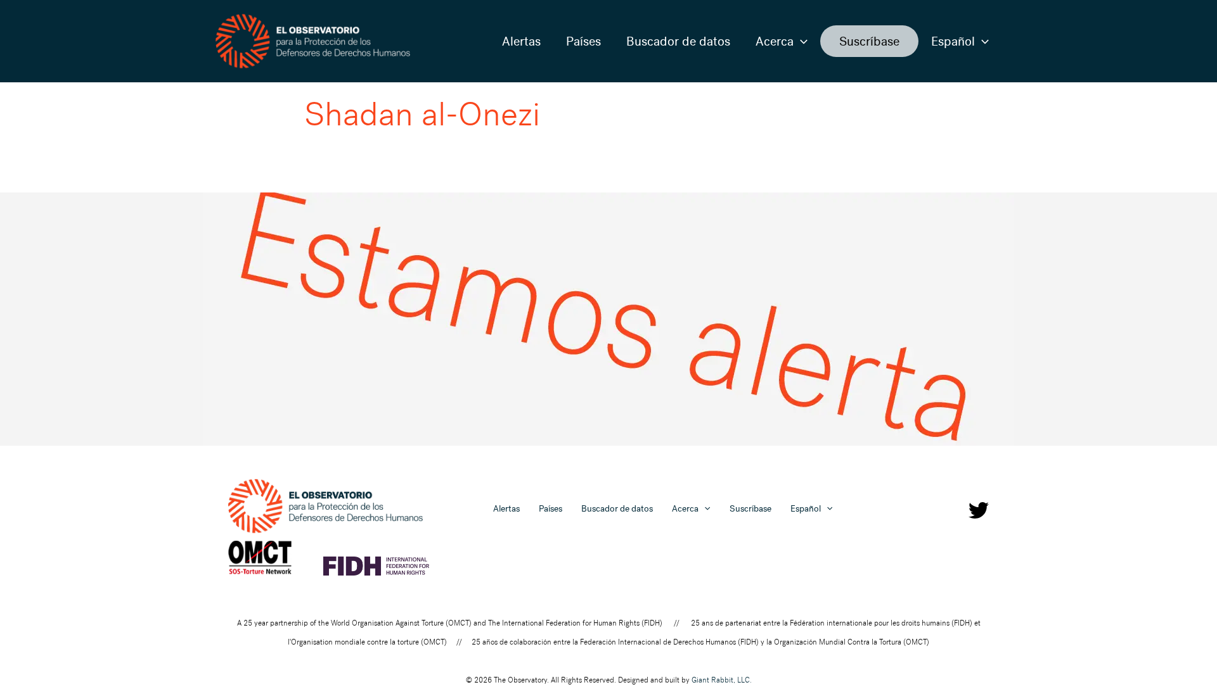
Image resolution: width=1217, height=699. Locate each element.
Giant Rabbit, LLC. (722, 680)
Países (583, 41)
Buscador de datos (678, 41)
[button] (801, 41)
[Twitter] (979, 510)
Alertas (521, 41)
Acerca (775, 41)
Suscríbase (869, 41)
